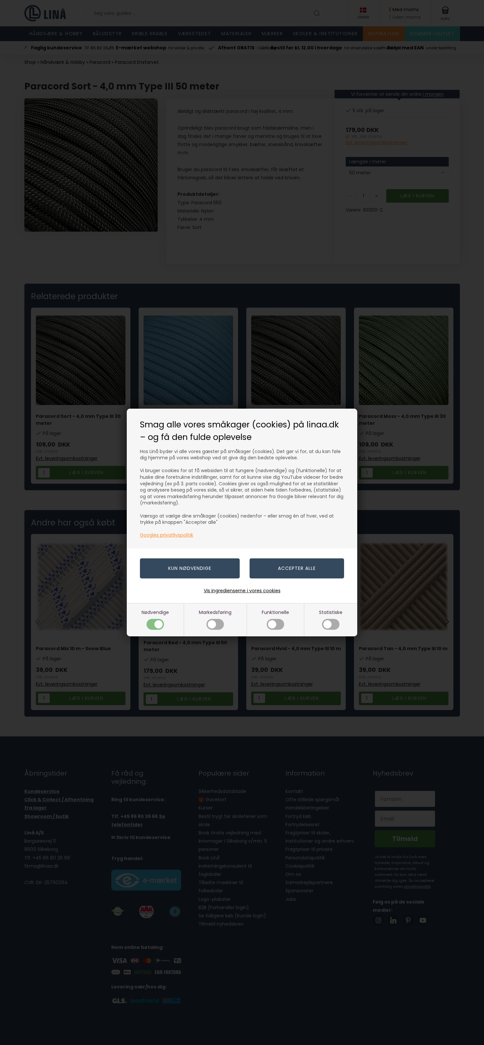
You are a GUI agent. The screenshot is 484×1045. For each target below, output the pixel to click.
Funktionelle (275, 612)
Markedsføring (215, 612)
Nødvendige (155, 612)
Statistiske (330, 612)
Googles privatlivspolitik (166, 535)
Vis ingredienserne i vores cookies (242, 590)
